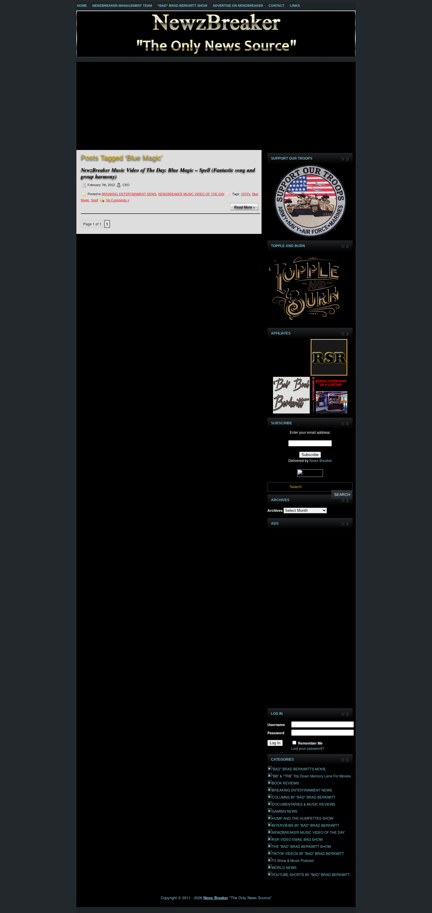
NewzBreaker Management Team (122, 5)
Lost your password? (307, 748)
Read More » (244, 206)
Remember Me (310, 743)
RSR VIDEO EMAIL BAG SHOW (297, 839)
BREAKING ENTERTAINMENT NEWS (129, 194)
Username (276, 724)
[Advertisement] (216, 106)
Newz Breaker (320, 460)
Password (275, 732)
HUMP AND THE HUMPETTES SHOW (302, 818)
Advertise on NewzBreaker (238, 5)
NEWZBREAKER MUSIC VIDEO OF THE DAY (191, 194)
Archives (275, 510)
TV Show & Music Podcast (293, 860)
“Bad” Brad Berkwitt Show (182, 5)
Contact (276, 5)
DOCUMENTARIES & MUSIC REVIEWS (303, 803)
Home (82, 5)
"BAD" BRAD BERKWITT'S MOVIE (299, 768)
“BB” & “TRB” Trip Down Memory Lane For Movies (311, 775)
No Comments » (117, 200)
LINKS (295, 5)
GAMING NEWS (284, 811)
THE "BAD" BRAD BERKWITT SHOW (301, 846)
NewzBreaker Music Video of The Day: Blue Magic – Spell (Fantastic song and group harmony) (168, 173)
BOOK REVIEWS (285, 782)
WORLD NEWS (284, 867)
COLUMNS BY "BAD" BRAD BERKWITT (303, 796)
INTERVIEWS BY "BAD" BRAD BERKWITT (305, 825)
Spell (94, 200)
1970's (245, 194)
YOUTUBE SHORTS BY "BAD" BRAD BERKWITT (311, 874)
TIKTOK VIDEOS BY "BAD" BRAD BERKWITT (308, 853)
